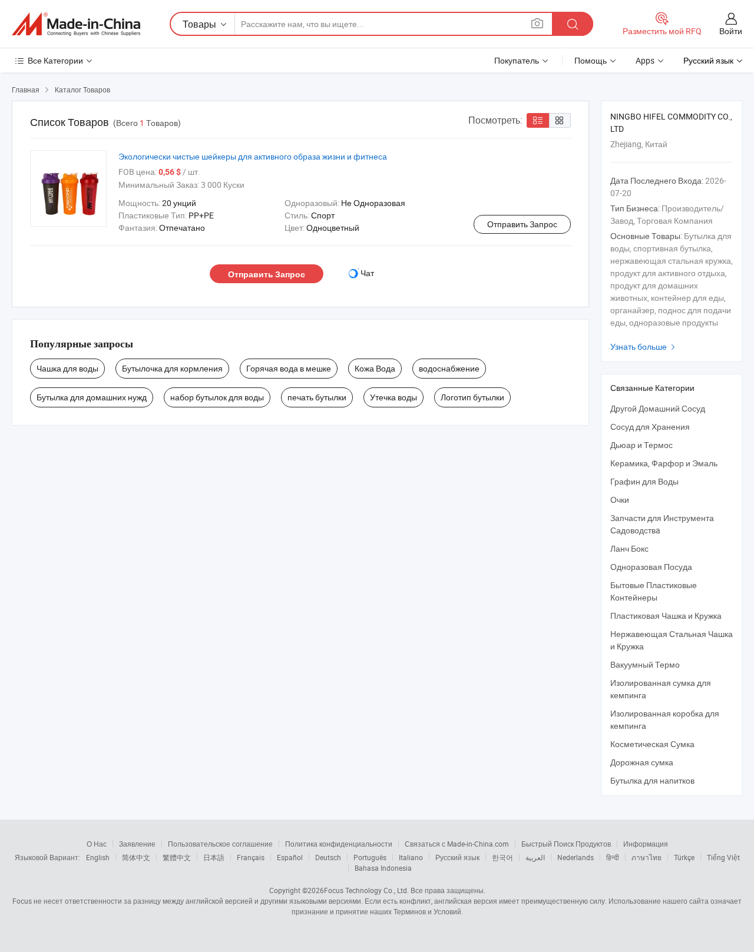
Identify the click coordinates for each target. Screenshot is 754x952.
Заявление (137, 843)
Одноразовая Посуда (651, 566)
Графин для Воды (644, 481)
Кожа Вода (375, 368)
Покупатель (516, 60)
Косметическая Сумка (652, 743)
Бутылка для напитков (652, 780)
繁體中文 (177, 857)
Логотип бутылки (472, 397)
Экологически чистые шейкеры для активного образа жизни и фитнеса (252, 156)
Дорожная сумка (641, 762)
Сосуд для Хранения (650, 426)
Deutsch (328, 857)
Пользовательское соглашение (220, 843)
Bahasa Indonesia (383, 868)
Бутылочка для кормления (172, 368)
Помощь (590, 60)
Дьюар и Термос (641, 444)
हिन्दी (612, 857)
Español (290, 857)
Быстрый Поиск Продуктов (566, 843)
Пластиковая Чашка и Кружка (666, 615)
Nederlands (575, 857)
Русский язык (457, 857)
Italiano (411, 857)
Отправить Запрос (522, 224)
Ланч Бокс (629, 548)
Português (369, 857)
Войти (730, 31)
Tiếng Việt (723, 857)
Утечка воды (393, 397)
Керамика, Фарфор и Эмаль (663, 463)
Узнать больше (644, 346)
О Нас (97, 843)
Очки (619, 499)
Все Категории (55, 60)
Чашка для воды (67, 368)
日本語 (213, 857)
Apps (645, 60)
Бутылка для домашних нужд (92, 397)
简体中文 (136, 857)
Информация (645, 843)
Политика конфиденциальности (338, 843)
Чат (367, 272)
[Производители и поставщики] (76, 24)
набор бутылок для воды (217, 397)
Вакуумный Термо (645, 664)
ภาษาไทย (646, 857)
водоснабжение (449, 368)
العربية (535, 857)
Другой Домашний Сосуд (657, 408)
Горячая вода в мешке (288, 368)
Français (250, 857)
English (98, 857)
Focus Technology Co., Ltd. (366, 890)
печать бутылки (316, 397)
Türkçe (684, 857)
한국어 (502, 857)
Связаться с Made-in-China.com (457, 843)
